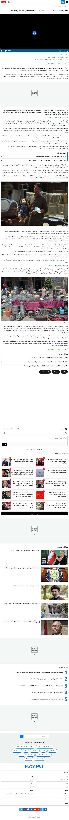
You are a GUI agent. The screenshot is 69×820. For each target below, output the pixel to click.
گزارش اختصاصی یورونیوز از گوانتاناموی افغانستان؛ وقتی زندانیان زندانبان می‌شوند (47, 160)
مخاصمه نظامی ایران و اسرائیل (45, 747)
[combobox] (34, 736)
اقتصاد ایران (28, 759)
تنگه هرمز (30, 755)
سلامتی (31, 783)
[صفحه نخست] (67, 6)
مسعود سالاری (61, 57)
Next (66, 783)
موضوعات (65, 772)
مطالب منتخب (62, 547)
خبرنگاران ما (65, 794)
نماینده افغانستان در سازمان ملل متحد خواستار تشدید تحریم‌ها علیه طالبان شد (47, 362)
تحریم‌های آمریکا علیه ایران (43, 755)
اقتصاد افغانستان (45, 372)
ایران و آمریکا (17, 751)
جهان (60, 6)
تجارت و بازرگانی (64, 780)
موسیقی (21, 755)
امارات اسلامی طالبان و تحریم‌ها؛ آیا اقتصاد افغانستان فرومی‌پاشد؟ (51, 156)
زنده (4, 2)
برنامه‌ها (31, 790)
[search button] (21, 736)
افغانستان (55, 6)
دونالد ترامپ (34, 751)
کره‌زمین (31, 780)
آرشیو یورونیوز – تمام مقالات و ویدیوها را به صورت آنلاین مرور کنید (18, 794)
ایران (43, 751)
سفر (67, 787)
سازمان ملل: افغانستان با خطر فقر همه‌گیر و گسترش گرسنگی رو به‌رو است (49, 358)
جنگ (26, 751)
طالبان (64, 372)
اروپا (67, 776)
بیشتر (66, 803)
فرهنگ (32, 787)
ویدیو (66, 790)
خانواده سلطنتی (39, 759)
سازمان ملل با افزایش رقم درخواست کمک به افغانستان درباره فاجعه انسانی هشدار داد (46, 366)
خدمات (66, 799)
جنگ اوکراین (52, 751)
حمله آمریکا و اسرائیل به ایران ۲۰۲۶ (25, 747)
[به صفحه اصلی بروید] (63, 2)
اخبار (64, 6)
